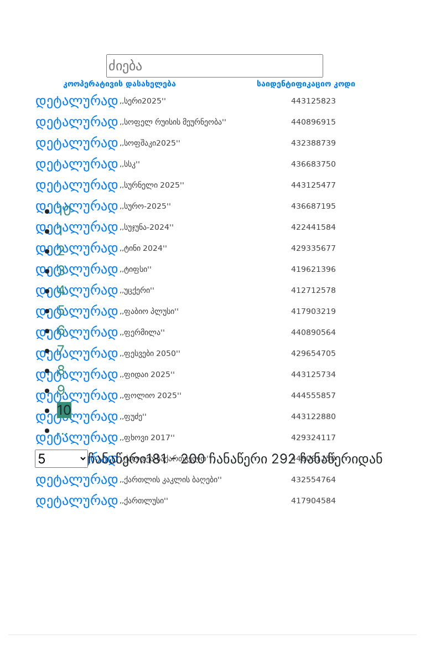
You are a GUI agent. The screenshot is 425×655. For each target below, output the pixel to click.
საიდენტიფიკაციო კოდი (306, 83)
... (63, 430)
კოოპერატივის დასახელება (119, 83)
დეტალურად (76, 101)
